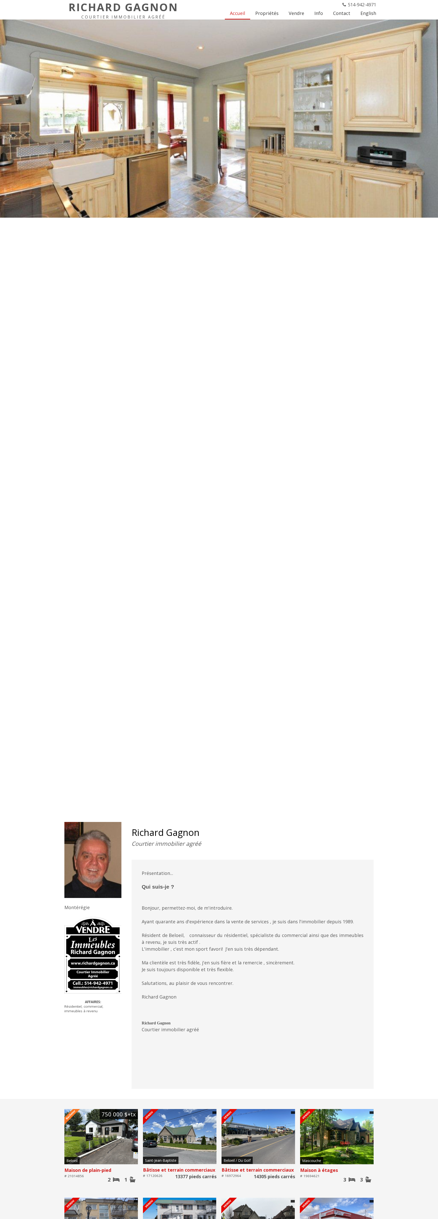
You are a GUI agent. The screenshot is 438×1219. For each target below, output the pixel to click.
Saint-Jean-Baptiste (160, 1160)
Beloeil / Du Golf (237, 1160)
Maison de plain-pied (87, 1170)
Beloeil (72, 1160)
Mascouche (311, 1160)
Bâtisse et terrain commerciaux (179, 1170)
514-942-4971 (362, 5)
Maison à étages (319, 1170)
